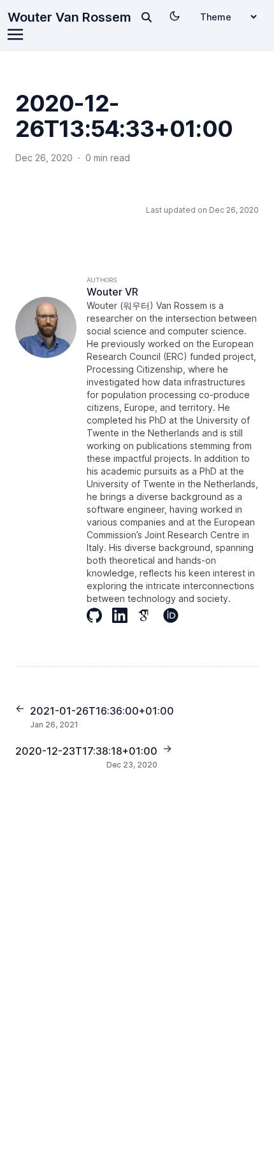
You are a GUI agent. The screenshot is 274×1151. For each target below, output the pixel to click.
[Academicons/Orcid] (176, 615)
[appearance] (174, 16)
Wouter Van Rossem (69, 17)
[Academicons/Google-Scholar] (150, 615)
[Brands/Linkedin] (125, 615)
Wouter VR (112, 291)
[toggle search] (146, 17)
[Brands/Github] (99, 615)
